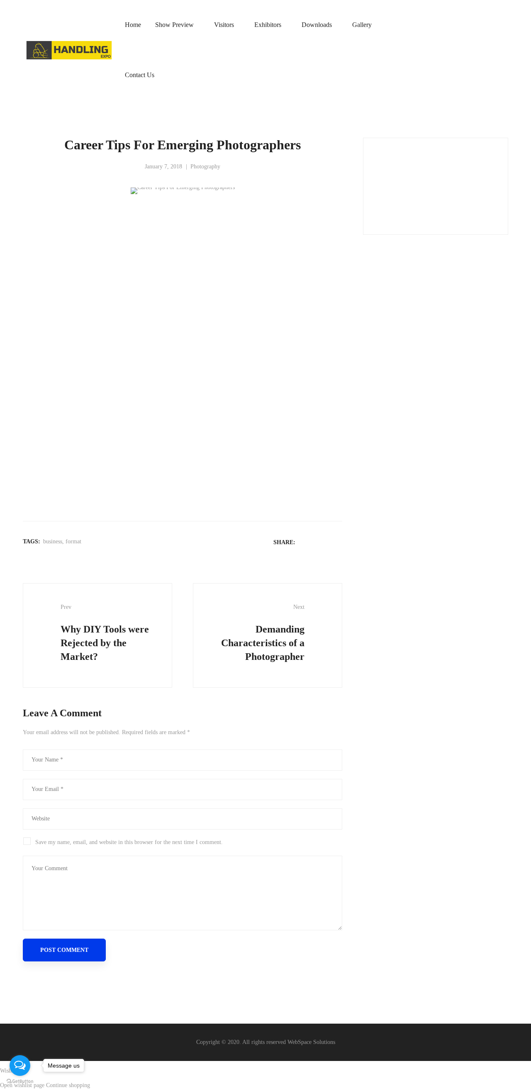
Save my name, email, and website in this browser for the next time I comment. (129, 842)
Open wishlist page (22, 1085)
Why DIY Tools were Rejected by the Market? (105, 633)
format (73, 541)
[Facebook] (305, 542)
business (52, 541)
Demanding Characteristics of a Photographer (262, 633)
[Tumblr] (337, 542)
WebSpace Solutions (311, 1042)
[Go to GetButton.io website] (20, 1081)
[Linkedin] (326, 542)
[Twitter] (316, 542)
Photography (205, 166)
